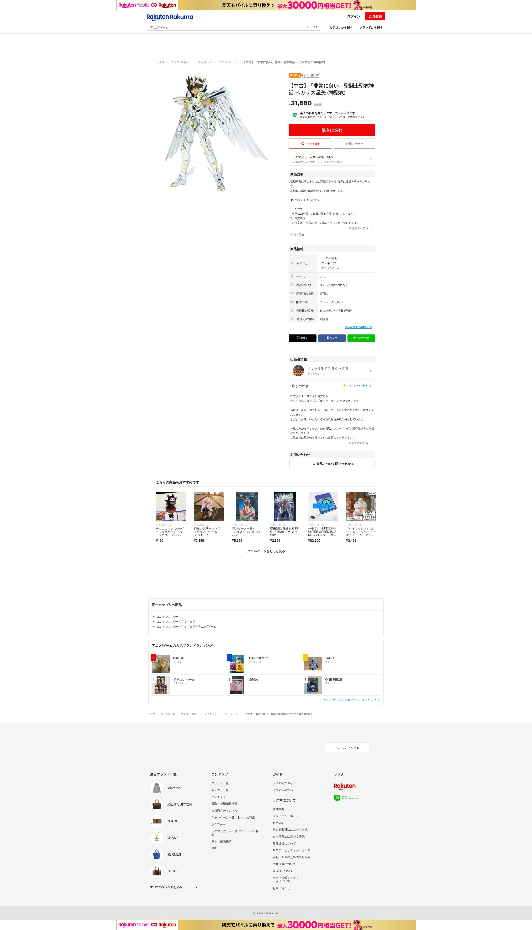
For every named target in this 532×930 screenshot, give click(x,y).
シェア (333, 338)
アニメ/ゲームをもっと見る (266, 551)
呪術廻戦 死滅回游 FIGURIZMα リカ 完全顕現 (284, 531)
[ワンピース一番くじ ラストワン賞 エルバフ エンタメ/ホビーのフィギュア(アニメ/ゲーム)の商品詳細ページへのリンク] (247, 506)
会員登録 (375, 16)
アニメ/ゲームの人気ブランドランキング (350, 700)
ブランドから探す (371, 27)
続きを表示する (358, 228)
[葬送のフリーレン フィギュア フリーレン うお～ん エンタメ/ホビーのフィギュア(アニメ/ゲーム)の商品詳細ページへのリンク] (209, 506)
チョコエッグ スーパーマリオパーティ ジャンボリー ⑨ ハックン (170, 533)
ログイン (353, 16)
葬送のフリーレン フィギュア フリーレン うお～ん (207, 531)
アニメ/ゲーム (227, 62)
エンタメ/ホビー (181, 62)
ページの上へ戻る (347, 748)
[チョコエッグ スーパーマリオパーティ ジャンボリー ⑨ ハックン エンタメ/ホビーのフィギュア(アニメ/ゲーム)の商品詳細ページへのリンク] (171, 506)
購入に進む (332, 130)
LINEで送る (362, 338)
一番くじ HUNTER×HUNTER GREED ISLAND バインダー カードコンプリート (322, 533)
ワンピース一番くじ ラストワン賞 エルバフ (247, 531)
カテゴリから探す (341, 27)
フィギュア (205, 62)
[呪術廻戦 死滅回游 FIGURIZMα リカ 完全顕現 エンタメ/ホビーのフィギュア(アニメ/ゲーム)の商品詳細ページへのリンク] (285, 506)
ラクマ (160, 62)
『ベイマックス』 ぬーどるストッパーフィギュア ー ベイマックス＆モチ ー (360, 533)
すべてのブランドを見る (166, 887)
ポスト (304, 338)
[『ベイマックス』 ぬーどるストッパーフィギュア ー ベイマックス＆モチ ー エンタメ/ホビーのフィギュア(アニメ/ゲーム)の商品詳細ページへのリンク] (361, 506)
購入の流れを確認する (358, 327)
